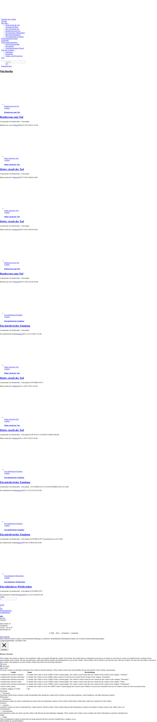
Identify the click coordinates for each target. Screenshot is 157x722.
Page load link (5, 637)
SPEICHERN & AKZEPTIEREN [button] (11, 721)
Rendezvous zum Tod (11, 106)
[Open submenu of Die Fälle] (8, 23)
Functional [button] (3, 691)
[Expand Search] (2, 60)
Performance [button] (4, 697)
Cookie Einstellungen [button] (7, 641)
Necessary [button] (3, 664)
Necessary (6, 666)
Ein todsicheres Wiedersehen (14, 576)
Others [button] (2, 715)
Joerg (16, 125)
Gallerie (7, 108)
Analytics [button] (3, 703)
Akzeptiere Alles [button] (20, 641)
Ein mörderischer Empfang (13, 315)
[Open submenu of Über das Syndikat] (14, 50)
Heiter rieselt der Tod (11, 158)
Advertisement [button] (5, 709)
